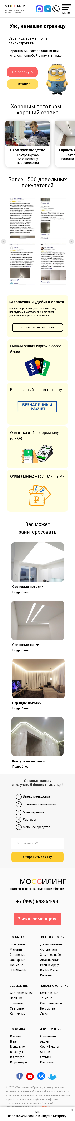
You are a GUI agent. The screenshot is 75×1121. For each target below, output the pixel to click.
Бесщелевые (49, 993)
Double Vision (49, 970)
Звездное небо (50, 954)
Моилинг (17, 6)
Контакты (47, 1062)
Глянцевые (17, 944)
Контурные (17, 1013)
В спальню (17, 1046)
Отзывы (45, 1057)
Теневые (46, 998)
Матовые (16, 949)
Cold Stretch (18, 970)
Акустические (49, 960)
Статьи (45, 1052)
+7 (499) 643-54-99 (37, 901)
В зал (14, 1041)
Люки (44, 1013)
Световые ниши (51, 1003)
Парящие (16, 998)
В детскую (17, 1057)
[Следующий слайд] (71, 241)
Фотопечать (48, 949)
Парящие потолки (26, 703)
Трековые (17, 1003)
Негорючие (48, 1008)
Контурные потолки (28, 761)
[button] (47, 8)
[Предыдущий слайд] (3, 241)
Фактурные (17, 960)
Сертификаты (49, 1046)
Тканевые (16, 965)
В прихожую (18, 1062)
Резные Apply (49, 965)
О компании (48, 1036)
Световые (17, 1008)
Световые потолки (27, 587)
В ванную (16, 1052)
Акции (44, 1041)
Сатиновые (17, 954)
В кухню (15, 1036)
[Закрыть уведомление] (72, 1110)
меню (66, 13)
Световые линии (25, 645)
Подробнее (20, 592)
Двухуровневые (51, 944)
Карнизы (46, 975)
